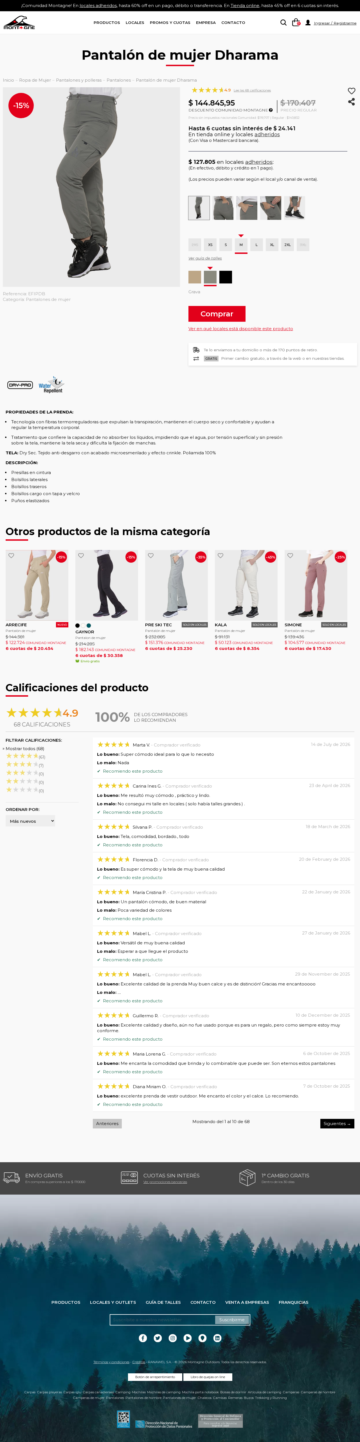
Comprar (217, 313)
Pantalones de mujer (179, 1398)
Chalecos (204, 1398)
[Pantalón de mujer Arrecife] (37, 585)
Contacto (233, 22)
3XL (303, 245)
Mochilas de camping (164, 1392)
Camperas (291, 1392)
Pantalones (115, 1398)
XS (210, 245)
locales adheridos (98, 5)
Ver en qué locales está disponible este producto (240, 328)
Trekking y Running (271, 1398)
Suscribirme (232, 1319)
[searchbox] (282, 22)
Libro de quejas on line (208, 1377)
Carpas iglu (72, 1392)
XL (272, 245)
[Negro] (225, 277)
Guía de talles (163, 1302)
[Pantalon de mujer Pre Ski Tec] (176, 585)
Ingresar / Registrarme (335, 23)
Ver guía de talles (205, 258)
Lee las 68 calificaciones (252, 90)
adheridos (267, 134)
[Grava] (210, 277)
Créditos (138, 1362)
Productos (107, 22)
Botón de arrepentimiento (155, 1377)
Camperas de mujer (89, 1398)
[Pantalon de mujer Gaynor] (106, 585)
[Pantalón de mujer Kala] (246, 585)
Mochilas (139, 1392)
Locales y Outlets (113, 1302)
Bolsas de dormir (233, 1392)
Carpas (29, 1392)
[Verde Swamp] (89, 625)
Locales (135, 22)
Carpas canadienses (98, 1392)
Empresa (206, 22)
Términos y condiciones (111, 1362)
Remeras (235, 1398)
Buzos (249, 1398)
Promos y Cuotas (170, 22)
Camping (122, 1392)
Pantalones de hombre (143, 1398)
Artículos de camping (264, 1392)
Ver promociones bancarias (165, 1182)
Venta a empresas (247, 1302)
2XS (195, 245)
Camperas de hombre (318, 1392)
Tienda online (245, 5)
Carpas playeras (49, 1392)
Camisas (220, 1398)
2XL (287, 245)
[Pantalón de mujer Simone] (316, 585)
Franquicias (294, 1302)
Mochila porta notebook (200, 1392)
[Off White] (83, 625)
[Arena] (194, 277)
